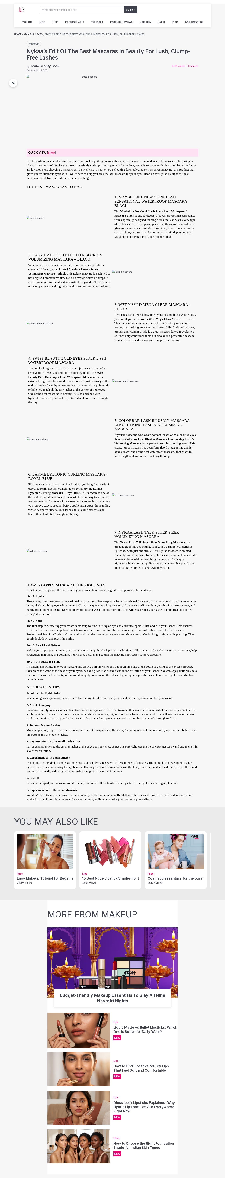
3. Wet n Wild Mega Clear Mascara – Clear (152, 306)
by (43, 66)
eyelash (31, 767)
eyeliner (143, 698)
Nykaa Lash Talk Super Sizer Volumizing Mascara (152, 542)
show (51, 152)
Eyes (39, 34)
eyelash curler (121, 626)
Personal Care (74, 22)
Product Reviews (121, 22)
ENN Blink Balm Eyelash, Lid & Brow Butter (161, 605)
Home (17, 34)
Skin (42, 22)
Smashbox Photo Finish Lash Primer (167, 650)
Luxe (161, 22)
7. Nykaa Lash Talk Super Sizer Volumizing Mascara (146, 534)
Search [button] (130, 9)
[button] (13, 83)
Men (175, 22)
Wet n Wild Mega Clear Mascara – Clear (167, 319)
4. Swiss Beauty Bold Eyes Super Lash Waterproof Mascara (67, 360)
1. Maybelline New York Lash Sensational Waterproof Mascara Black (150, 201)
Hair (55, 22)
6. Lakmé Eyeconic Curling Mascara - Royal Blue (67, 476)
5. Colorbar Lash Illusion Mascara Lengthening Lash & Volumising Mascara (152, 424)
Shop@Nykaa (194, 22)
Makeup (27, 22)
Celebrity (145, 22)
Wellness (97, 22)
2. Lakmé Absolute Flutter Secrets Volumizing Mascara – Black (65, 257)
